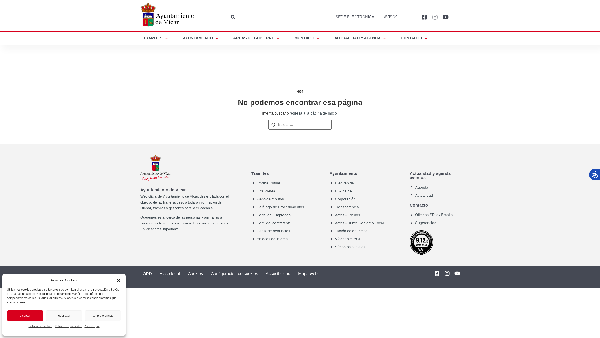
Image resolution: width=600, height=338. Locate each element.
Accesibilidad (278, 273)
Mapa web (308, 273)
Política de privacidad (68, 326)
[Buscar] (273, 124)
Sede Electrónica (355, 17)
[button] (118, 280)
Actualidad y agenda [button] (357, 38)
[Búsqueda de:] (300, 125)
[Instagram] (435, 17)
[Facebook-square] (424, 17)
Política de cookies (40, 326)
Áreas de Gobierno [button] (253, 38)
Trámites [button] (153, 38)
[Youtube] (446, 17)
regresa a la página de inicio (313, 113)
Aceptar (25, 315)
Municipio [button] (304, 38)
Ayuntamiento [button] (198, 38)
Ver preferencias (102, 315)
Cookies (195, 273)
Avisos (391, 17)
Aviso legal (170, 273)
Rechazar (64, 315)
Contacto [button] (411, 38)
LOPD (146, 273)
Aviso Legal (92, 326)
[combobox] (275, 17)
